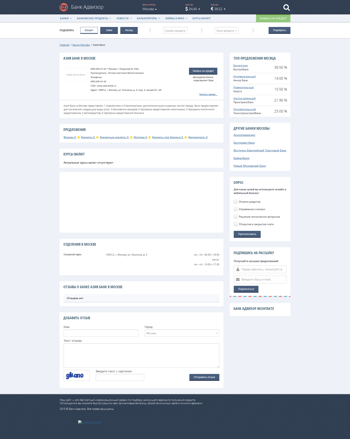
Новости (122, 18)
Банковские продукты (92, 18)
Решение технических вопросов (259, 216)
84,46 (193, 9)
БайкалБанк (241, 158)
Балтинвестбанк (244, 142)
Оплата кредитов (249, 201)
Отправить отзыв (204, 377)
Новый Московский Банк (250, 166)
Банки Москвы (81, 44)
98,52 (218, 9)
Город (149, 327)
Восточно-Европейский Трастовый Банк (260, 150)
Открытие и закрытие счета (256, 224)
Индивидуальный (244, 76)
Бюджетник (240, 65)
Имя (66, 327)
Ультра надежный (244, 98)
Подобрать (279, 30)
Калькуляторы (147, 18)
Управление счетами (252, 209)
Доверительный (243, 87)
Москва (148, 9)
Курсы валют (201, 18)
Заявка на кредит (273, 18)
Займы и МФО (174, 18)
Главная (64, 44)
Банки (64, 18)
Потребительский (244, 109)
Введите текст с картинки (114, 371)
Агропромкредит (244, 135)
